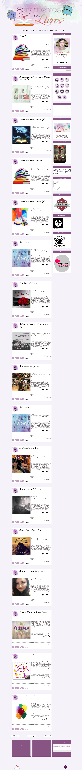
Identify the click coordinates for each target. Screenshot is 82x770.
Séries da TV (68, 170)
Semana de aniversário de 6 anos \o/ (30, 160)
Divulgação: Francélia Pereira (29, 448)
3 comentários (47, 314)
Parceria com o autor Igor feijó (29, 366)
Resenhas (45, 30)
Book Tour (60, 169)
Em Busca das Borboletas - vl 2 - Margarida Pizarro (33, 325)
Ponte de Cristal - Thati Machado (30, 530)
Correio (64, 169)
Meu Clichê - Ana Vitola (27, 283)
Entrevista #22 (24, 242)
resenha (55, 173)
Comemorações (46, 702)
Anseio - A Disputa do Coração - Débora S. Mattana (33, 613)
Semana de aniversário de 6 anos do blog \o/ (33, 201)
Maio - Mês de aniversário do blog (30, 696)
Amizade (42, 702)
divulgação (60, 172)
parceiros (68, 172)
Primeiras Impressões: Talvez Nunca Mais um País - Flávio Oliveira (34, 78)
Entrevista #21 (24, 407)
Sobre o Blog (30, 30)
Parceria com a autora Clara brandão (30, 571)
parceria (50, 702)
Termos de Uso (54, 30)
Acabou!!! (23, 36)
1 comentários (47, 109)
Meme (58, 170)
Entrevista (69, 169)
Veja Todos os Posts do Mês (61, 750)
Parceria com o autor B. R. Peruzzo (30, 489)
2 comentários (47, 686)
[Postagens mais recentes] (15, 736)
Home (22, 30)
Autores (38, 30)
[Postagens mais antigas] (48, 736)
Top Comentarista (48, 661)
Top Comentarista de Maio (27, 655)
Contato (62, 30)
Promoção (62, 170)
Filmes (54, 170)
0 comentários (47, 67)
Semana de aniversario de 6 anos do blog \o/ (33, 119)
